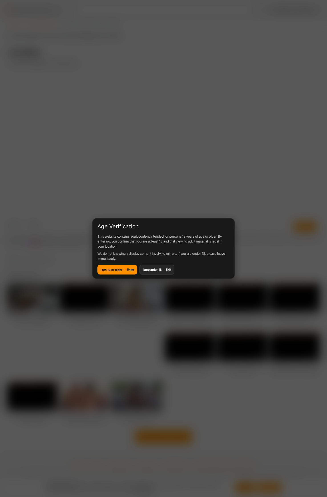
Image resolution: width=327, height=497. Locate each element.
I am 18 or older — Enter (117, 269)
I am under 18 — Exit (157, 269)
